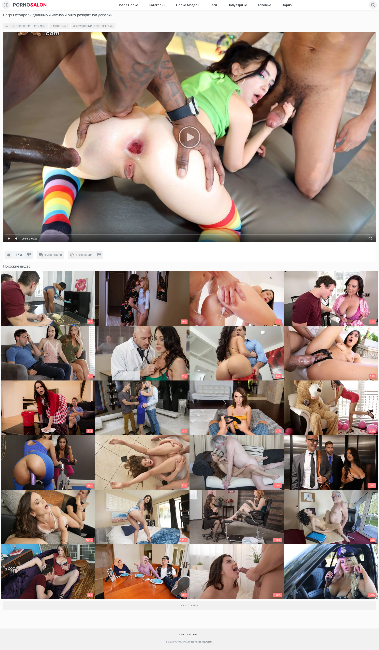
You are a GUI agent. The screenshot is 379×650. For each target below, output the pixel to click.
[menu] (6, 5)
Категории (157, 5)
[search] (373, 5)
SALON (30, 5)
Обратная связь (188, 634)
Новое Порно (127, 5)
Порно (287, 5)
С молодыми (59, 25)
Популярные (237, 5)
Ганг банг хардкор (17, 25)
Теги (213, 5)
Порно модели (187, 5)
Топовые (264, 5)
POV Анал (40, 25)
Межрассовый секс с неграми (93, 25)
